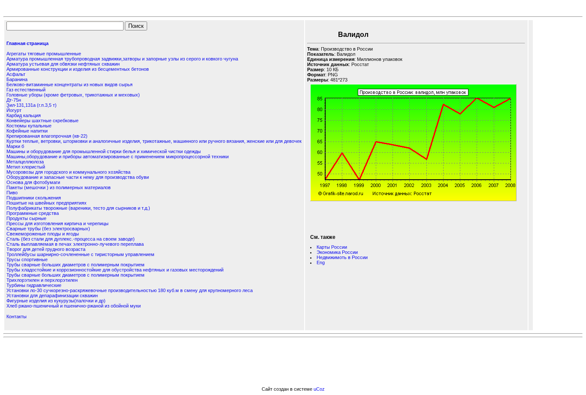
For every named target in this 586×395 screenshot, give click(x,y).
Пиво (12, 192)
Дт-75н (13, 100)
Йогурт (13, 110)
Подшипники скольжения (33, 197)
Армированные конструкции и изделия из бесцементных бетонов (77, 69)
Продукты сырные (26, 218)
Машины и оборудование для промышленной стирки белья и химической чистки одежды (103, 151)
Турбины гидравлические (33, 285)
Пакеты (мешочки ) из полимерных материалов (58, 187)
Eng (321, 262)
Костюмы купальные (28, 125)
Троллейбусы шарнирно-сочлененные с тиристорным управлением (80, 254)
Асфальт (15, 74)
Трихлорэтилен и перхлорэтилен (42, 280)
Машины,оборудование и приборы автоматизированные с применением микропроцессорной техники (117, 156)
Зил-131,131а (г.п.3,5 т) (31, 105)
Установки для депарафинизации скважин (52, 295)
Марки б (15, 146)
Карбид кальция (23, 115)
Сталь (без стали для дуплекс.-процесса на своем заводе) (70, 238)
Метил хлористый (25, 166)
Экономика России (337, 252)
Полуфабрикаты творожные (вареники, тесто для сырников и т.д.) (78, 208)
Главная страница (27, 43)
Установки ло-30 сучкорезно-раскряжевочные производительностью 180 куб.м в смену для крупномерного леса (129, 290)
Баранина (16, 79)
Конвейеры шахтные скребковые (42, 120)
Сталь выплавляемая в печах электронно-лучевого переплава (75, 244)
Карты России (332, 247)
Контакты (16, 316)
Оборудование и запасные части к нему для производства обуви (77, 177)
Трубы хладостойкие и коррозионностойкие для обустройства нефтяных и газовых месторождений (115, 269)
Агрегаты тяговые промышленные (43, 53)
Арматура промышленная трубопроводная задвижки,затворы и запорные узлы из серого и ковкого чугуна (122, 58)
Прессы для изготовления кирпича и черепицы (57, 223)
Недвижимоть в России (342, 257)
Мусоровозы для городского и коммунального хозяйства (68, 172)
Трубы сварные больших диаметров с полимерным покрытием (75, 264)
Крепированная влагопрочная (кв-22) (47, 136)
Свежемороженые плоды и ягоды (42, 233)
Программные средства (32, 213)
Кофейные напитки (27, 130)
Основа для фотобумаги (33, 182)
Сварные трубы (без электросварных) (48, 228)
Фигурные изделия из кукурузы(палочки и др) (56, 300)
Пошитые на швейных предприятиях (46, 202)
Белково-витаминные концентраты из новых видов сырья (69, 84)
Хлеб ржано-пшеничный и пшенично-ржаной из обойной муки (73, 305)
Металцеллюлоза (25, 161)
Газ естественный (25, 89)
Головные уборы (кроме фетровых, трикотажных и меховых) (73, 94)
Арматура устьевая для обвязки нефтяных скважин (63, 63)
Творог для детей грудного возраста (45, 249)
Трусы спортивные (27, 259)
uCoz (319, 389)
